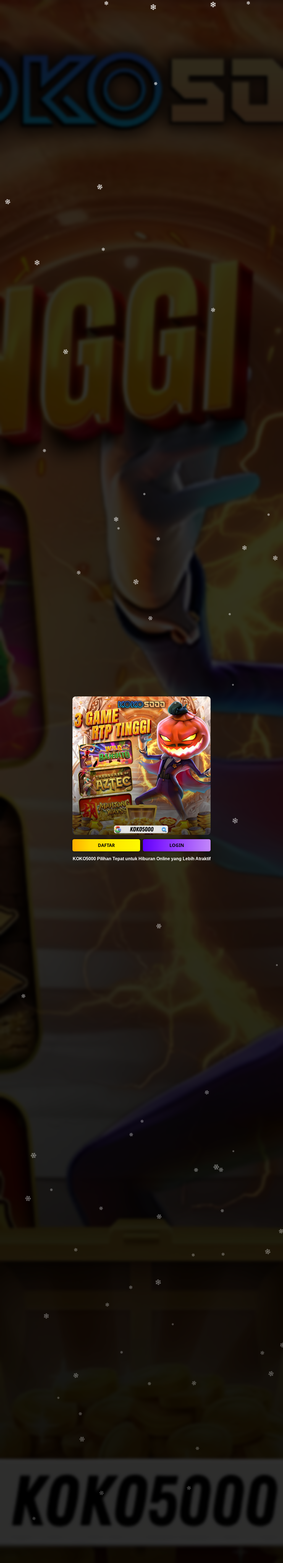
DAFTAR (106, 845)
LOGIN (176, 845)
